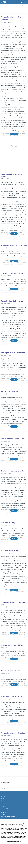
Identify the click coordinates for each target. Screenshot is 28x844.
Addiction (2, 786)
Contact (2, 798)
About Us (3, 796)
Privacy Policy (4, 812)
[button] (2, 2)
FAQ (2, 800)
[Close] (26, 821)
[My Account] (25, 2)
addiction (3, 61)
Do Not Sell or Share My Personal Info (14, 841)
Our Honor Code (4, 810)
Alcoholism (3, 788)
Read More (14, 233)
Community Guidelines (6, 808)
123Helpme (3, 6)
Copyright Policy (4, 807)
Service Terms (4, 814)
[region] (14, 831)
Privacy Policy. (10, 838)
